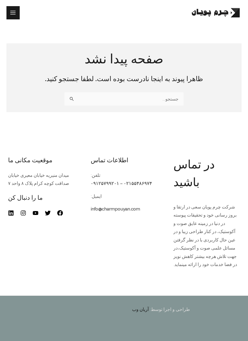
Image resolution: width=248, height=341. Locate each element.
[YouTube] (35, 213)
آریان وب (140, 309)
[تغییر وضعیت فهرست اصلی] (13, 12)
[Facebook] (60, 213)
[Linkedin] (11, 213)
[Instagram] (23, 213)
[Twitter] (48, 213)
